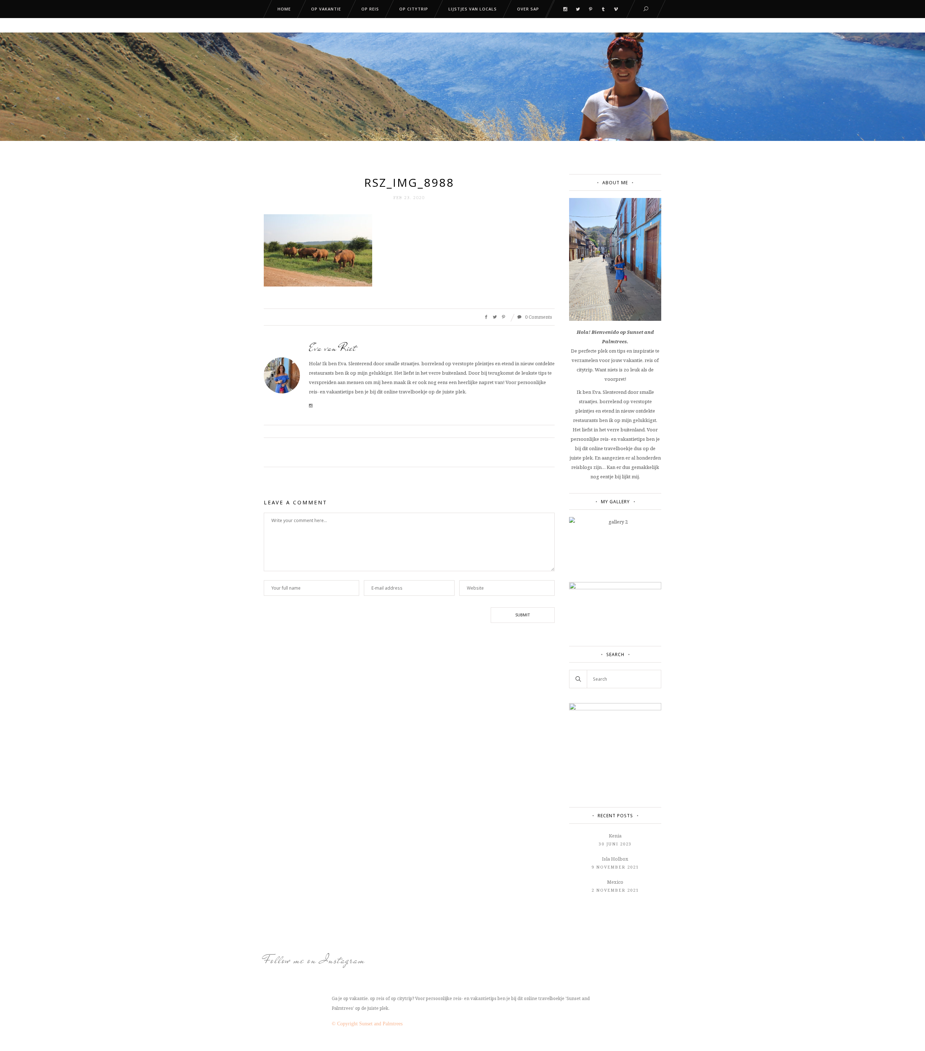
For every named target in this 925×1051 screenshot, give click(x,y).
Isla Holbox (615, 859)
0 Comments (538, 317)
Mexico (615, 882)
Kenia (615, 835)
